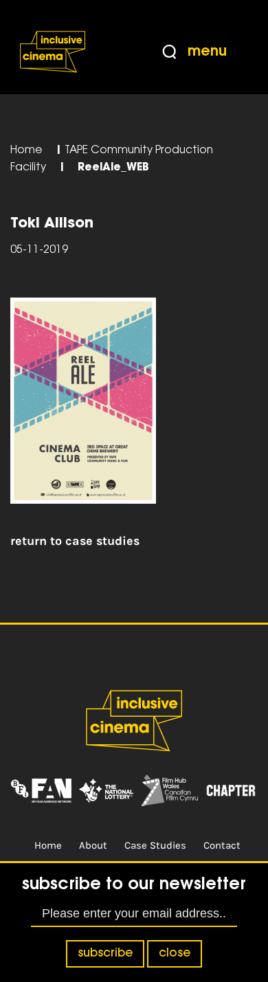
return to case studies (74, 540)
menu (207, 52)
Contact (222, 845)
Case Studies (155, 845)
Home (26, 151)
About (93, 845)
